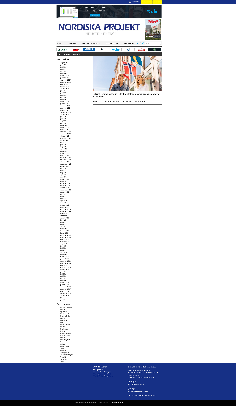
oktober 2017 (64, 291)
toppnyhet (63, 350)
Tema (62, 348)
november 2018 (65, 263)
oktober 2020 (64, 213)
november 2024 (65, 108)
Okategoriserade (65, 333)
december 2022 (65, 157)
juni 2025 (63, 93)
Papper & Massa (65, 335)
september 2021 (65, 190)
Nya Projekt (64, 329)
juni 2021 (63, 196)
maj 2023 (63, 147)
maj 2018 (63, 276)
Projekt (62, 342)
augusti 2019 (64, 244)
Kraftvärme (63, 320)
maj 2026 (63, 69)
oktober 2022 (64, 162)
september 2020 (65, 216)
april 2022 (63, 175)
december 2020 (65, 209)
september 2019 (65, 241)
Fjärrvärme (63, 312)
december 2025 (65, 80)
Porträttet (63, 337)
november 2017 (65, 289)
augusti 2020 (64, 218)
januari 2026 (64, 78)
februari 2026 (64, 75)
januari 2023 (64, 155)
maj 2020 (63, 224)
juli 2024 (63, 116)
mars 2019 (63, 254)
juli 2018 (63, 272)
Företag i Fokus (65, 314)
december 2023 (65, 132)
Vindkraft (63, 361)
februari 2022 (64, 179)
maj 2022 (63, 173)
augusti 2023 (64, 140)
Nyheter (63, 331)
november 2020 (65, 211)
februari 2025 (64, 101)
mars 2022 (63, 177)
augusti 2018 (64, 269)
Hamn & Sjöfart (65, 316)
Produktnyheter (65, 340)
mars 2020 (63, 229)
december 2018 (65, 261)
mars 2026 (63, 73)
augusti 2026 (64, 63)
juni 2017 (63, 300)
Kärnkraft (63, 318)
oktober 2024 (64, 110)
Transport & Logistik (66, 355)
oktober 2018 (64, 265)
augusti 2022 (64, 166)
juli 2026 (63, 65)
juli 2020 (63, 220)
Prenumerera (146, 2)
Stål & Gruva (64, 346)
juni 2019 (63, 248)
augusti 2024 (64, 114)
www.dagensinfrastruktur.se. (102, 374)
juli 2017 (63, 297)
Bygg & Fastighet (66, 307)
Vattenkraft (63, 359)
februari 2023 (64, 153)
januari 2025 (64, 103)
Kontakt (72, 43)
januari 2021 (64, 207)
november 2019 (65, 237)
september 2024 (65, 112)
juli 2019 (63, 246)
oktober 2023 (64, 136)
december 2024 (65, 106)
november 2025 (65, 82)
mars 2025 (63, 99)
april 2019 (63, 252)
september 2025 (65, 86)
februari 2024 (64, 127)
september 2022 (65, 164)
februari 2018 (64, 282)
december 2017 (65, 287)
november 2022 (65, 160)
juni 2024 (63, 119)
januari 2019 (64, 259)
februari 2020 (64, 231)
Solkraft (62, 344)
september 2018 (65, 267)
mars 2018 (63, 280)
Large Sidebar (65, 324)
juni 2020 (63, 222)
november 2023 (65, 134)
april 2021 (63, 201)
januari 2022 (64, 181)
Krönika (62, 322)
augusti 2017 (64, 295)
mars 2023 (63, 151)
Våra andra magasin (91, 43)
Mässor (62, 327)
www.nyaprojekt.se (99, 370)
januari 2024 (64, 129)
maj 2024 (63, 121)
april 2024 (63, 123)
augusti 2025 (64, 88)
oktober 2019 (64, 239)
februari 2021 (64, 205)
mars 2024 (63, 125)
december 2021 (65, 183)
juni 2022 (63, 170)
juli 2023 (63, 142)
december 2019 (65, 235)
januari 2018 (64, 285)
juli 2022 (63, 168)
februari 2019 (64, 257)
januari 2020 (64, 233)
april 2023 (63, 149)
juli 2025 (63, 91)
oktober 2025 (64, 84)
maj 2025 (63, 95)
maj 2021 (63, 198)
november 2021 (65, 185)
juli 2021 (63, 194)
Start (59, 43)
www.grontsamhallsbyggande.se (103, 376)
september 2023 (65, 138)
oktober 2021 (64, 188)
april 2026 (63, 71)
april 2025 (63, 97)
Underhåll (63, 357)
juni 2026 (63, 67)
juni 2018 (63, 274)
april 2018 (63, 278)
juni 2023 (63, 145)
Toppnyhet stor (65, 352)
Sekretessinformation (117, 402)
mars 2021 (63, 203)
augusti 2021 (64, 192)
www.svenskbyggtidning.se (102, 372)
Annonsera (157, 2)
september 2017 (65, 293)
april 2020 (63, 226)
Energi (62, 309)
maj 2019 (63, 250)
